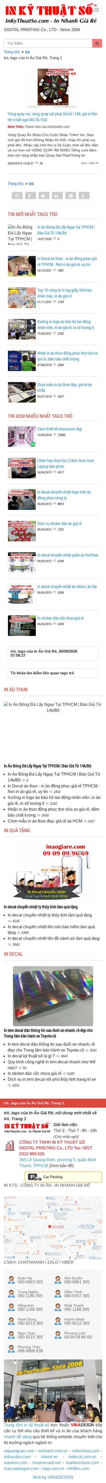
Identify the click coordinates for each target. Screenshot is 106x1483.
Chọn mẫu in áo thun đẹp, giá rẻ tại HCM (45, 821)
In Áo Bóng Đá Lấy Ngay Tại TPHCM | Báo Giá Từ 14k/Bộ (66, 229)
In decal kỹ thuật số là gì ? (32, 1056)
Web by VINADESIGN (53, 1477)
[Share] (17, 196)
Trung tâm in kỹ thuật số (26, 1425)
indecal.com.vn (82, 1457)
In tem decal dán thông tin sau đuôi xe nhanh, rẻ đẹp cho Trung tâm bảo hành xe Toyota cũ (48, 1033)
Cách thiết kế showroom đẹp (59, 428)
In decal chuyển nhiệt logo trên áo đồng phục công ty (64, 494)
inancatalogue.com (21, 1468)
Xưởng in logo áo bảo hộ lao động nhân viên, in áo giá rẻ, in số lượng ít (65, 324)
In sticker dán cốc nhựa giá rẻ (60, 618)
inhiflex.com (78, 1468)
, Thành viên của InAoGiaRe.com (38, 127)
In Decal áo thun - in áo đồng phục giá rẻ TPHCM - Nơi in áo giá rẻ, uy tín (67, 261)
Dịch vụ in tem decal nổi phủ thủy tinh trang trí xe (52, 1079)
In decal (13, 953)
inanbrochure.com (82, 1462)
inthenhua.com (85, 1451)
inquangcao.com (19, 1451)
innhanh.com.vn (53, 1451)
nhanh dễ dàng (18, 1437)
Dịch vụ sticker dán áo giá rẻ (59, 523)
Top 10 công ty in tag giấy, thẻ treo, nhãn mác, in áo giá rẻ (64, 292)
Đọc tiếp (88, 163)
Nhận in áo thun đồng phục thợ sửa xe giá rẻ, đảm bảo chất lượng (67, 356)
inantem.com (15, 1462)
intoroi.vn (49, 1457)
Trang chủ (12, 51)
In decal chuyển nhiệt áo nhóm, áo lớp (67, 586)
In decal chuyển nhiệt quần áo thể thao (67, 555)
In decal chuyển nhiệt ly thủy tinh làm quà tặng (41, 906)
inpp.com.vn (53, 1468)
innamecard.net (46, 1462)
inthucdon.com (17, 1457)
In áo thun (16, 689)
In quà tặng (17, 830)
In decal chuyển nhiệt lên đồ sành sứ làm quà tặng (54, 938)
